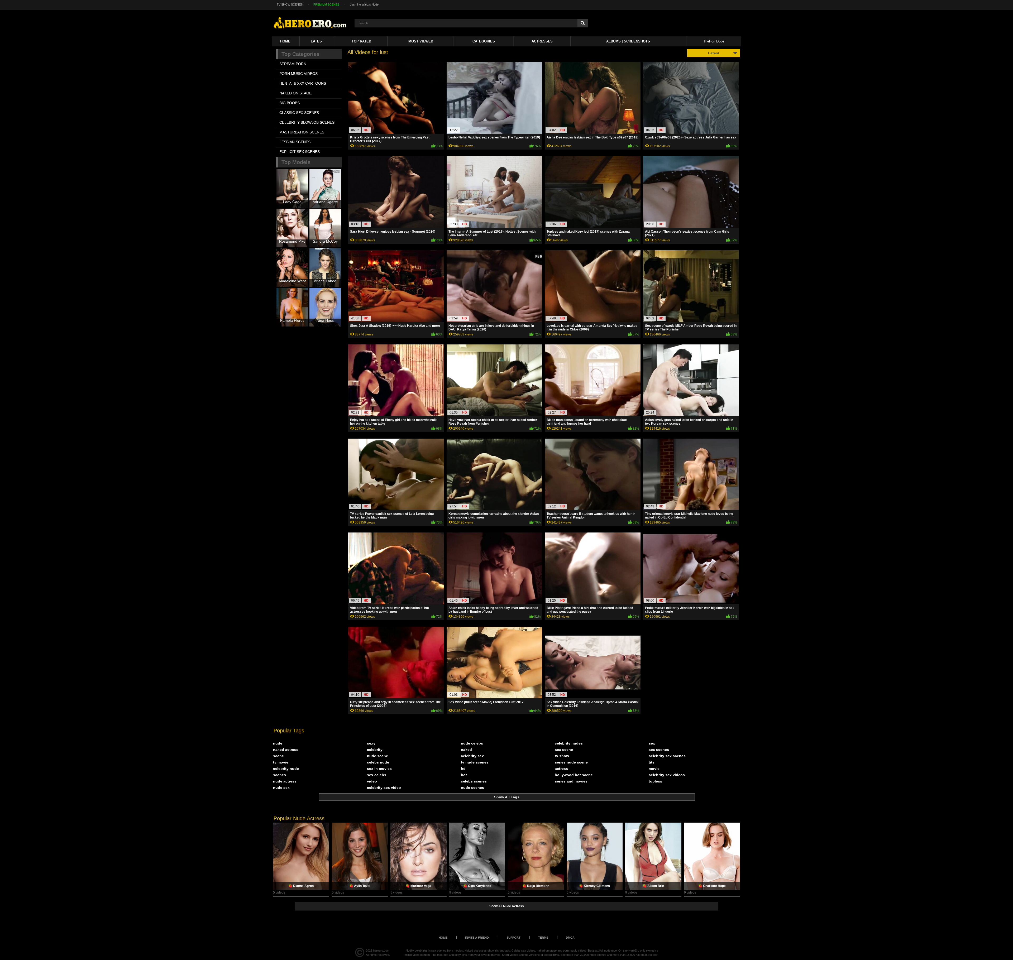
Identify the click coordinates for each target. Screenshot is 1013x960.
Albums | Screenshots (628, 41)
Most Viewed (420, 41)
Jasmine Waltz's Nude (364, 4)
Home (285, 41)
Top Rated (361, 41)
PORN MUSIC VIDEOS (298, 73)
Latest (317, 41)
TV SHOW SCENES (290, 4)
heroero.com (381, 950)
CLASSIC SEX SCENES (299, 113)
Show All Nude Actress (506, 906)
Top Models (295, 162)
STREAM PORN (292, 64)
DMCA (570, 937)
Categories (483, 41)
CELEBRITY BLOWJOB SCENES (307, 122)
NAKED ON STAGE (295, 93)
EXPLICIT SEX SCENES (299, 152)
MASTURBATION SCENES (301, 132)
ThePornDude (713, 41)
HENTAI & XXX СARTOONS (302, 83)
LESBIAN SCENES (294, 142)
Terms (543, 937)
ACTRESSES (542, 41)
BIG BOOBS (289, 103)
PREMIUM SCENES (326, 4)
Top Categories (300, 54)
